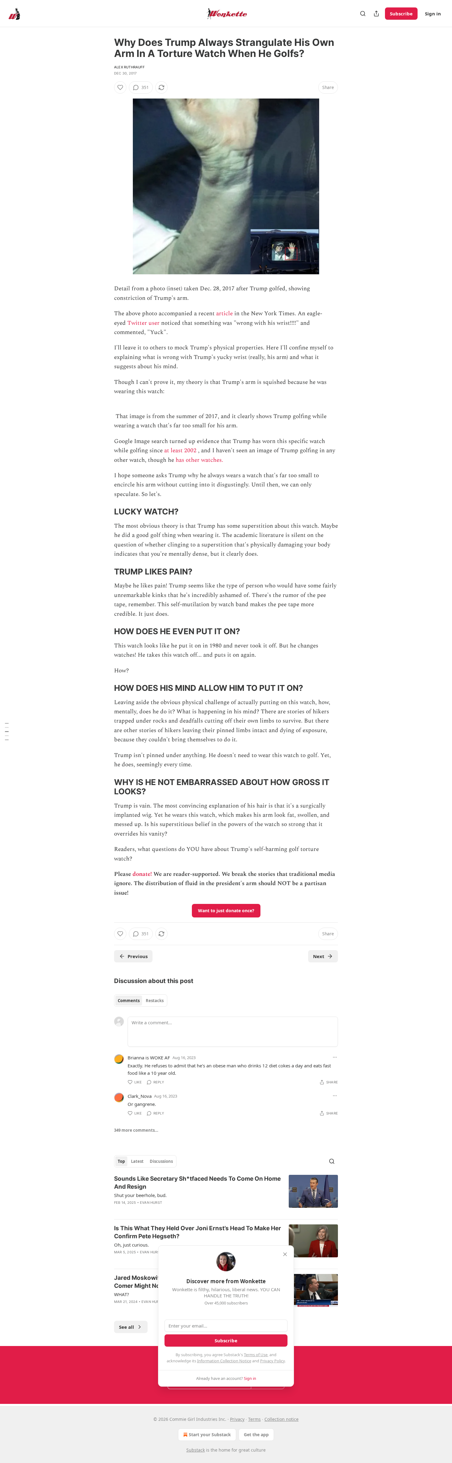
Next (318, 956)
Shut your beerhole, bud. (140, 1195)
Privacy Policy (272, 1361)
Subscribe (401, 13)
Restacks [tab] (155, 1000)
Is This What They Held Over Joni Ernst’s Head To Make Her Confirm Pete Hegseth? (197, 1232)
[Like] (120, 87)
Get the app (256, 1434)
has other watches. (199, 460)
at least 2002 (180, 450)
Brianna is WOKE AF (149, 1057)
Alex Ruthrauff (129, 67)
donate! (142, 874)
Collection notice (281, 1419)
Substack (195, 1450)
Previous (138, 956)
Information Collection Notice (224, 1361)
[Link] (105, 512)
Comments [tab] (129, 1000)
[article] (226, 1194)
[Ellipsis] (335, 1057)
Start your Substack (210, 1434)
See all (126, 1327)
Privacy (237, 1419)
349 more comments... (136, 1130)
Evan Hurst (151, 1202)
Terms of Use (256, 1354)
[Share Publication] (376, 13)
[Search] (363, 13)
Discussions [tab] (161, 1161)
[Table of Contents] (6, 731)
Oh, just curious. (131, 1245)
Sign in (433, 13)
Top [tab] (121, 1161)
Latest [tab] (137, 1161)
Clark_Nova (140, 1096)
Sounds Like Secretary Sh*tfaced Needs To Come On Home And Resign (197, 1182)
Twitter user (143, 323)
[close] (285, 1254)
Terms (254, 1419)
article (224, 313)
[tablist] (140, 1000)
